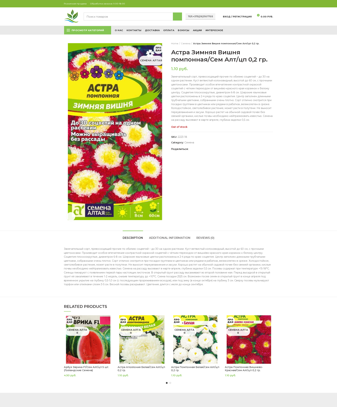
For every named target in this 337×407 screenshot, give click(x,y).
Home (174, 43)
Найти (177, 16)
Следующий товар (271, 43)
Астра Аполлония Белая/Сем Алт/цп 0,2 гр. (141, 369)
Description (133, 238)
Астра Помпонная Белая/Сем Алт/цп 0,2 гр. (195, 369)
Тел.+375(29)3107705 (200, 16)
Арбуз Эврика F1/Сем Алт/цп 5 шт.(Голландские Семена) (86, 369)
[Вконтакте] (267, 3)
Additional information (169, 238)
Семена (185, 43)
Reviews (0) (205, 238)
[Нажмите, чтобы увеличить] (71, 216)
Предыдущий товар (264, 43)
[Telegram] (271, 3)
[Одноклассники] (263, 3)
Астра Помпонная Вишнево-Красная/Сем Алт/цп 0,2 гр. (244, 369)
